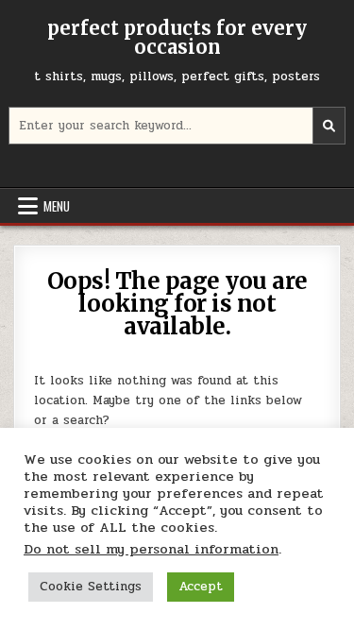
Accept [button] (200, 586)
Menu (56, 205)
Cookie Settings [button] (91, 586)
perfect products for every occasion (177, 37)
